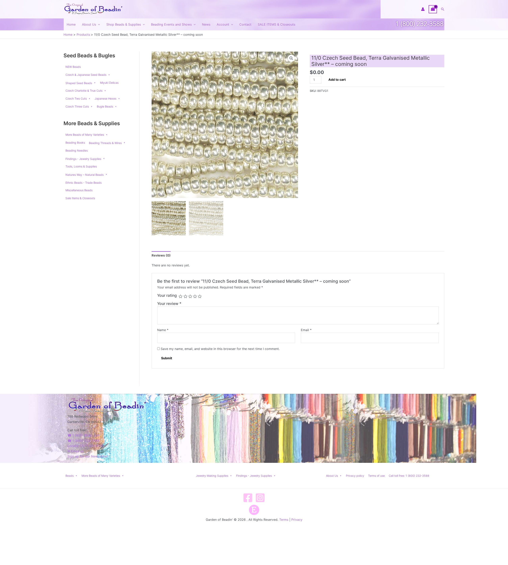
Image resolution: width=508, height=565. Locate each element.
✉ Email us (75, 451)
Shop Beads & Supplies (123, 24)
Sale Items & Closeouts (80, 198)
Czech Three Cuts (77, 106)
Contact (245, 24)
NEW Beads (73, 66)
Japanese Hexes (105, 98)
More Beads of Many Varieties (84, 134)
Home (71, 24)
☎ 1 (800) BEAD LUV (83, 435)
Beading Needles (76, 150)
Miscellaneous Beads (78, 190)
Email (306, 330)
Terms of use (376, 475)
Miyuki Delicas (109, 82)
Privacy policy (355, 475)
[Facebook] (248, 498)
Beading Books (75, 142)
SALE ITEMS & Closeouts (276, 24)
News (206, 24)
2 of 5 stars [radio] (185, 296)
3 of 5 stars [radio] (190, 296)
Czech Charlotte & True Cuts (83, 90)
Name (162, 330)
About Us (89, 24)
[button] (442, 9)
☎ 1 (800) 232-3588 (83, 441)
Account (223, 24)
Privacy (296, 520)
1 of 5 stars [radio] (180, 296)
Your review (169, 303)
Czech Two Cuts (76, 98)
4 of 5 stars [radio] (195, 296)
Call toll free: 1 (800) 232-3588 (409, 475)
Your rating (167, 295)
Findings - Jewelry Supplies (254, 475)
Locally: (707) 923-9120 (85, 446)
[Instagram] (260, 498)
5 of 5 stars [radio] (200, 296)
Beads (69, 475)
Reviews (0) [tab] (161, 255)
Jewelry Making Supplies (212, 475)
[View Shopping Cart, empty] (433, 9)
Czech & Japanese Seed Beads (85, 74)
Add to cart (337, 80)
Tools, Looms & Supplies (81, 166)
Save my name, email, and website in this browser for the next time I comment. (220, 349)
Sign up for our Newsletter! (87, 456)
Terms (283, 520)
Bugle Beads (105, 106)
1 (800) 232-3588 (419, 23)
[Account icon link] (423, 9)
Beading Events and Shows (171, 24)
